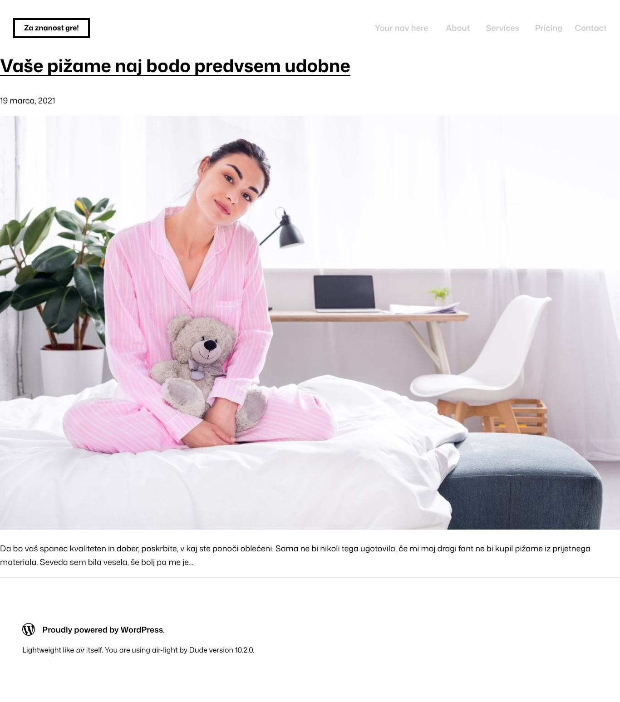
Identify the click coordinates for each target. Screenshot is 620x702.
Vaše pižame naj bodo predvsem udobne (175, 66)
